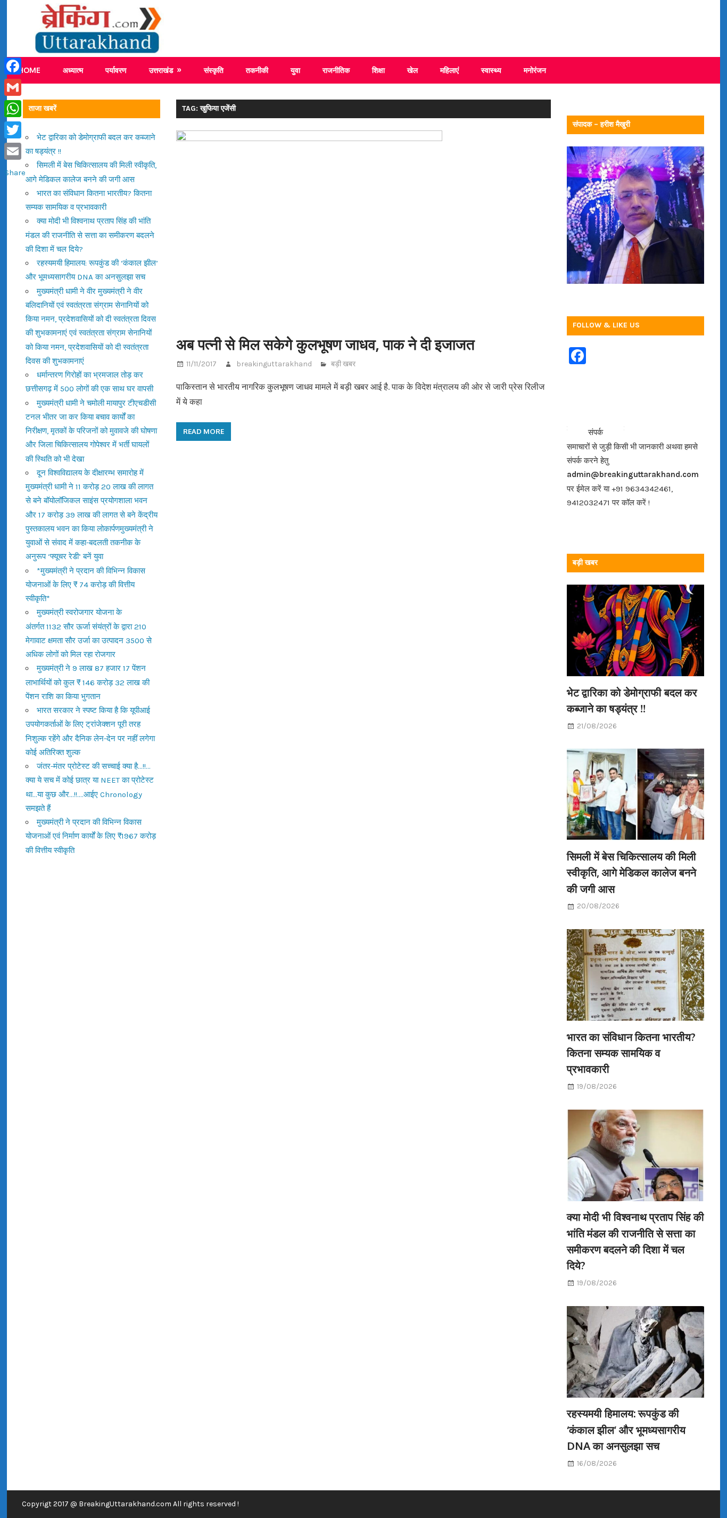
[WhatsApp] (15, 108)
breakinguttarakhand (274, 363)
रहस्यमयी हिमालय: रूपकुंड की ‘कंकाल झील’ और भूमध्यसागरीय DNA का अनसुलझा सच (626, 1429)
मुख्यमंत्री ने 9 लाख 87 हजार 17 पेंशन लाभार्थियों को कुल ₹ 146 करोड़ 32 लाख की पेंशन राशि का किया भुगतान (88, 682)
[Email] (15, 151)
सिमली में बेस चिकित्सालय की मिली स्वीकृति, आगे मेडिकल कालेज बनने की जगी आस (631, 872)
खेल (412, 70)
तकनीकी (257, 70)
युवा (295, 70)
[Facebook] (15, 66)
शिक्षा (378, 70)
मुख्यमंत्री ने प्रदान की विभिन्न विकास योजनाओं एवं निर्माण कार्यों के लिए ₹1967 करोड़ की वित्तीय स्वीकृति (91, 836)
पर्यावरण (116, 70)
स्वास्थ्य (491, 70)
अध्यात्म (73, 70)
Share (15, 172)
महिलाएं (449, 70)
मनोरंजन (535, 70)
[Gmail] (15, 87)
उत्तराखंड (161, 70)
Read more (203, 431)
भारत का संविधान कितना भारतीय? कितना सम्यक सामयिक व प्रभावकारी (631, 1053)
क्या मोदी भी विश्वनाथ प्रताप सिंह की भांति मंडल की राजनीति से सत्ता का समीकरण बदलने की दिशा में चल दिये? (90, 235)
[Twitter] (15, 130)
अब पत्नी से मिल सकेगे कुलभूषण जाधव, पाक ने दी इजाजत (325, 344)
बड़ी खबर (343, 363)
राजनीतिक (336, 70)
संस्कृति (214, 70)
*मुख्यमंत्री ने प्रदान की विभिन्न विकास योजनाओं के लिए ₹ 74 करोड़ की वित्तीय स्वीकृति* (85, 585)
